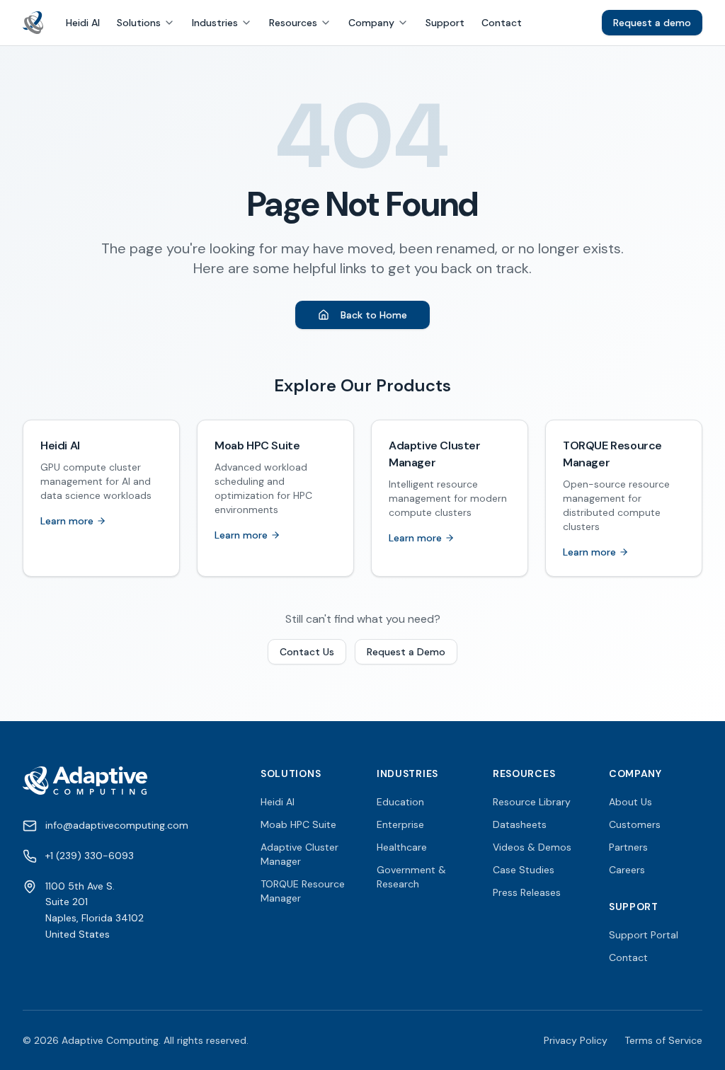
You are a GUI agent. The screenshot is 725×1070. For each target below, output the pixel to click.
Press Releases (527, 892)
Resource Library (532, 801)
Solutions (139, 22)
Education (400, 801)
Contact (501, 22)
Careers (627, 869)
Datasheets (520, 824)
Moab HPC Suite (298, 824)
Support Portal (643, 934)
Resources (293, 22)
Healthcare (402, 847)
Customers (635, 824)
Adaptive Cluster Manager (299, 854)
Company (371, 22)
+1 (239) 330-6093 (89, 855)
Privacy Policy (575, 1040)
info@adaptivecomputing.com (116, 825)
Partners (628, 847)
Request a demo (652, 22)
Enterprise (400, 824)
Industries (215, 22)
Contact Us (307, 651)
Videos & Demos (532, 847)
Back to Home (374, 315)
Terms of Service (663, 1040)
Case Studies (523, 869)
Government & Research (411, 876)
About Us (630, 801)
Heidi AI (83, 22)
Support (445, 22)
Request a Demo (406, 651)
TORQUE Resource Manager (303, 891)
